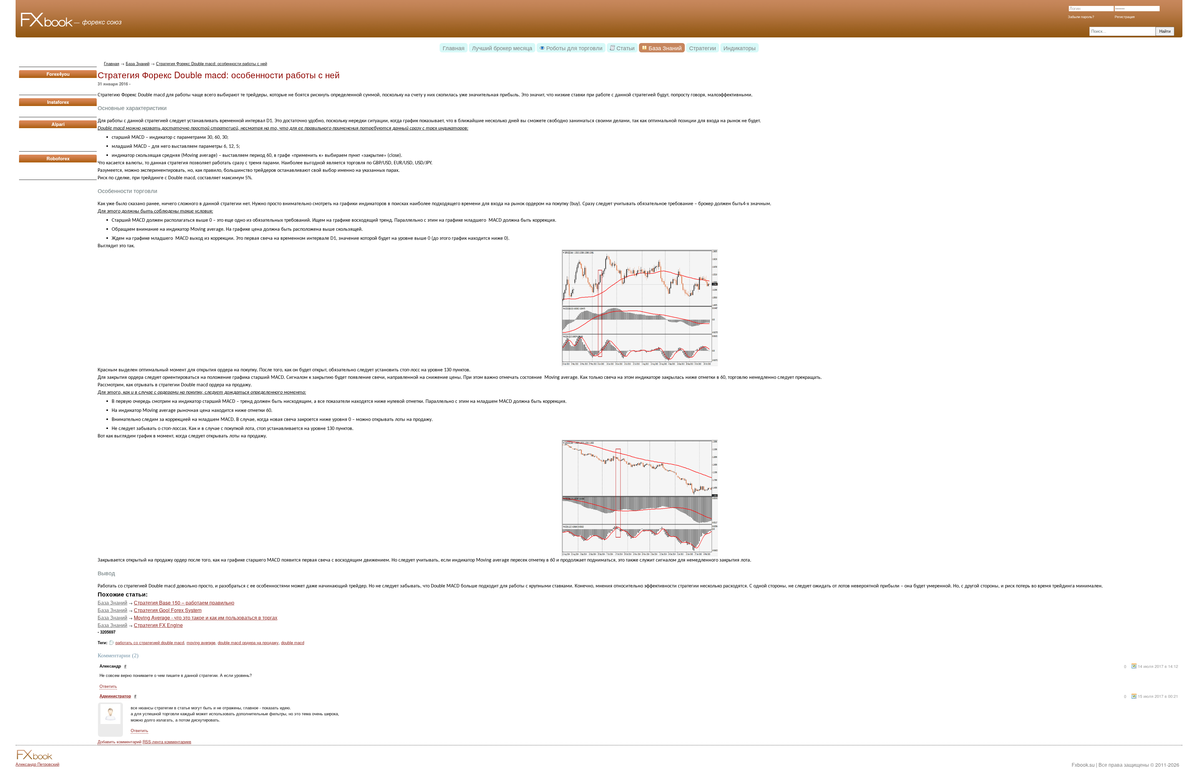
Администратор (115, 696)
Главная (111, 63)
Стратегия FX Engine (158, 625)
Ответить (108, 686)
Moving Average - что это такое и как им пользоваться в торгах (205, 617)
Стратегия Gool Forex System (168, 610)
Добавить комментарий (119, 742)
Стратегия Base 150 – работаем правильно (184, 602)
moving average (201, 642)
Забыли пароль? (1081, 16)
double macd (292, 642)
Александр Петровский (37, 764)
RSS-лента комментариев (167, 742)
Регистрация (1125, 16)
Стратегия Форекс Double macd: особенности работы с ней (211, 63)
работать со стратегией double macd (149, 642)
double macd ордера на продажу (248, 642)
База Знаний (137, 63)
